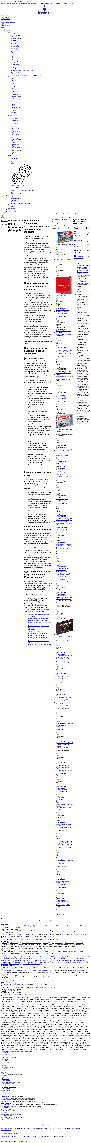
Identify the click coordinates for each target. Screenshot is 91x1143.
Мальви (78, 1017)
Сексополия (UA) (61, 295)
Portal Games (57, 1013)
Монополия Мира (61, 398)
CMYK (44, 1040)
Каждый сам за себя (10, 976)
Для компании (14, 44)
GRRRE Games (27, 1028)
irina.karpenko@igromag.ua (8, 1106)
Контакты (31, 3)
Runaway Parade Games (58, 999)
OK (51, 920)
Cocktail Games (37, 1003)
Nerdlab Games (51, 1031)
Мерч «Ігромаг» (13, 211)
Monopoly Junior (60, 863)
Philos (79, 999)
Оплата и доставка (14, 1)
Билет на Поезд (16, 86)
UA (4, 1)
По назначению (15, 37)
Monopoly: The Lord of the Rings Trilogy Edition (63, 704)
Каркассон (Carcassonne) (9, 1087)
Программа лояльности (30, 213)
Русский (30, 987)
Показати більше (82, 288)
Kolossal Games (50, 1047)
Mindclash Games (62, 1047)
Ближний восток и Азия (32, 944)
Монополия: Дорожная (62, 884)
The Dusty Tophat (28, 1035)
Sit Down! (70, 1031)
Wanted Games (69, 1033)
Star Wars (6, 967)
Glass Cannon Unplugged (75, 1012)
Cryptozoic (68, 1024)
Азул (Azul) (7, 957)
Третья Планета (72, 1029)
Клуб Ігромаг (69, 213)
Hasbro (19, 997)
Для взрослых (14, 41)
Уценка (10, 206)
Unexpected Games (49, 1037)
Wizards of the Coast (40, 1001)
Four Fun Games (41, 1035)
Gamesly (10, 1021)
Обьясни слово (14, 936)
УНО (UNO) (84, 957)
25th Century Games (38, 1038)
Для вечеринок (15, 45)
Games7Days (82, 1010)
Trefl (83, 1005)
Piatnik (4, 1005)
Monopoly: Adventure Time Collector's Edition (63, 477)
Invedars (31, 1037)
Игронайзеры (23, 162)
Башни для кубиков (18, 186)
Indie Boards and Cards (30, 1021)
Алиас (13, 88)
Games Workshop (27, 1001)
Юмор (13, 130)
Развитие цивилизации (44, 972)
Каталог (3, 3)
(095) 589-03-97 (25, 1)
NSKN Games (73, 1047)
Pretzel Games (19, 1026)
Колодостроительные (69, 951)
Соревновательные (9, 939)
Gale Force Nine (80, 1006)
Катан (17, 72)
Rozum (28, 997)
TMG (57, 1035)
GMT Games (17, 1008)
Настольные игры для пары (37, 635)
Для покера (13, 200)
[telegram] (18, 1114)
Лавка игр (59, 1003)
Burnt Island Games (23, 1045)
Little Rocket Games (21, 1049)
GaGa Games (10, 1003)
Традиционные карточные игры (31, 953)
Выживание (15, 943)
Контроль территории (68, 972)
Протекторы (15, 158)
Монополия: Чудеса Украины (64, 244)
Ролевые (14, 149)
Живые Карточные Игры (47, 951)
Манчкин (14, 85)
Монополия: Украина (62, 313)
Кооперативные (16, 139)
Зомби (23, 75)
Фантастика (28, 75)
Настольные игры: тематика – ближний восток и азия (38, 638)
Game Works (82, 1042)
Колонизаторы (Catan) (8, 1083)
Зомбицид (14, 109)
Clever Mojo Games (26, 1051)
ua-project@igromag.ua (7, 1104)
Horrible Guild (13, 1015)
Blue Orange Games (52, 1008)
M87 (30, 1022)
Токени (18, 193)
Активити (14, 101)
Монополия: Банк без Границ (64, 844)
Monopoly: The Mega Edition (64, 659)
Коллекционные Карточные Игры (27, 951)
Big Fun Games (14, 1051)
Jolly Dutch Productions (64, 1021)
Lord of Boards (32, 1008)
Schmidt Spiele (45, 999)
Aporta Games (49, 1038)
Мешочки (24, 190)
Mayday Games (47, 1029)
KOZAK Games (68, 1006)
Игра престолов (47, 967)
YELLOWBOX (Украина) (28, 1006)
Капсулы (18, 190)
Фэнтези (34, 75)
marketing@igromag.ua (7, 1101)
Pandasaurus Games (43, 1005)
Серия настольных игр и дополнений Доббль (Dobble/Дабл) (39, 632)
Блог (3, 1064)
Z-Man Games (52, 1001)
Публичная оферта (22, 3)
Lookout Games (43, 1021)
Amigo (24, 1008)
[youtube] (4, 1115)
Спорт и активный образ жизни (44, 936)
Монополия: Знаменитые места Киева (78, 258)
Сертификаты (12, 205)
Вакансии (5, 1060)
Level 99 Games (36, 1029)
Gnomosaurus (6, 1035)
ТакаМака (15, 1006)
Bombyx (35, 1026)
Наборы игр (16, 927)
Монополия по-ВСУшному (64, 452)
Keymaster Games (73, 1026)
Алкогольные (32, 984)
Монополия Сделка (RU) (63, 827)
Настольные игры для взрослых (38, 626)
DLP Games (37, 1022)
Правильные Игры (57, 1033)
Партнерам (77, 213)
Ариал (58, 1038)
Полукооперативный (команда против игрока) (60, 976)
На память (14, 141)
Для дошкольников (55, 931)
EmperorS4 (46, 1033)
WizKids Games (43, 1015)
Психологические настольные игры (40, 644)
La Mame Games (53, 1049)
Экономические (16, 150)
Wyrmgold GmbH (64, 1044)
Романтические (8, 984)
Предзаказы (11, 208)
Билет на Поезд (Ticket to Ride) (11, 1082)
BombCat (63, 1040)
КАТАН (14, 91)
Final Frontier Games (56, 1006)
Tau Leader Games (24, 1038)
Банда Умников (61, 1015)
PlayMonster (10, 1037)
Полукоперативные (17, 138)
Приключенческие (17, 118)
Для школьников (26, 931)
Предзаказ (14, 58)
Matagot (52, 1021)
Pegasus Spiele (10, 1001)
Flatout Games (10, 999)
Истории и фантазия (18, 981)
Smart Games (71, 999)
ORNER (41, 1012)
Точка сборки (61, 1037)
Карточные (11, 951)
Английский (19, 987)
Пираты (41, 946)
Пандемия (14, 106)
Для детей (31, 926)
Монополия (15, 93)
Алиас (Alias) (75, 958)
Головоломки (15, 133)
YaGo (87, 1003)
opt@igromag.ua (5, 1098)
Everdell (26, 957)
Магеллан (78, 1001)
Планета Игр (38, 997)
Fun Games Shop (43, 1006)
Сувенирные (20, 203)
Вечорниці (22, 1015)
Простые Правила (73, 1015)
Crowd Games (9, 1010)
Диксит (13, 80)
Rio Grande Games (22, 999)
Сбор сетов (53, 953)
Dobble (24, 70)
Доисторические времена (64, 944)
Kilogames (13, 1013)
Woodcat (74, 1010)
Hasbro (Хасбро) (6, 1085)
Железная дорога (79, 944)
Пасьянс (46, 953)
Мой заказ (40, 213)
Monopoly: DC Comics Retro (64, 549)
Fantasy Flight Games (51, 1010)
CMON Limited (55, 1005)
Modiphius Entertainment (44, 1017)
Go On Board (86, 1033)
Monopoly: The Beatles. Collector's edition (62, 575)
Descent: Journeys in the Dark (32, 964)
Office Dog (50, 1035)
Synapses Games (29, 1042)
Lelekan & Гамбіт (79, 1019)
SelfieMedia (56, 1017)
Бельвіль (21, 1013)
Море (35, 946)
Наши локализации (15, 60)
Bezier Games (59, 1024)
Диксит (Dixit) (38, 957)
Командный (79, 976)
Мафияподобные (45, 981)
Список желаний (14, 1133)
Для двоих (52, 926)
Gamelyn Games (75, 1005)
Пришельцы (58, 946)
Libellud (27, 1003)
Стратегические (8, 970)
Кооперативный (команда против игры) (31, 976)
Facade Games (81, 1028)
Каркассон (18, 70)
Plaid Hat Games (52, 1026)
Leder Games (79, 1003)
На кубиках (15, 134)
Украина (14, 1038)
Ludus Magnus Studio (42, 1042)
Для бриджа (14, 202)
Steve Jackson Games (68, 1017)
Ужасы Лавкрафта (68, 967)
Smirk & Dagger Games (37, 1047)
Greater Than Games (35, 1033)
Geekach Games (65, 1008)
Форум (4, 1065)
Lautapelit (19, 1042)
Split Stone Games (53, 1040)
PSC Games (36, 1044)
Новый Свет (28, 946)
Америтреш (15, 142)
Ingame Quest (79, 1035)
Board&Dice (79, 1031)
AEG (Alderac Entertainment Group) (42, 1024)
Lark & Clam (42, 1049)
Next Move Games (12, 1029)
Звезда (52, 1015)
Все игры (13, 33)
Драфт (59, 951)
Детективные (15, 154)
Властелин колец (33, 967)
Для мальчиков (67, 931)
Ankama (28, 1026)
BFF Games (62, 1026)
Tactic (18, 1001)
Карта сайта (5, 1068)
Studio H (49, 1013)
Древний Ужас (16, 107)
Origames (70, 1037)
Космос (39, 75)
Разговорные (15, 131)
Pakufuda (75, 1021)
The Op (28, 1024)
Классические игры (25, 939)
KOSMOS (11, 1019)
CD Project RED (74, 997)
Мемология (15, 114)
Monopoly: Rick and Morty (63, 353)
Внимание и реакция (72, 934)
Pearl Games (54, 1042)
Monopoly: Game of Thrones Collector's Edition (64, 636)
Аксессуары (11, 157)
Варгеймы (14, 146)
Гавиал (78, 1033)
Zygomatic (24, 1022)
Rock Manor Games (67, 1035)
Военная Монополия (62, 680)
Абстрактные (15, 147)
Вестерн (20, 944)
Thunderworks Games (28, 1017)
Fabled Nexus (47, 1045)
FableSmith (39, 1037)
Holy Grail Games (24, 1029)
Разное (13, 190)
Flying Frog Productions (21, 1040)
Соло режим (6, 927)
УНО (13, 83)
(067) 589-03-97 (5, 17)
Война (5, 943)
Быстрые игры (42, 934)
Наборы (18, 185)
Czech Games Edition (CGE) (23, 1010)
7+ (24, 994)
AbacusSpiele (30, 1019)
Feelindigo (65, 1005)
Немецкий (52, 987)
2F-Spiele (66, 1013)
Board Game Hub (35, 1040)
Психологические (32, 981)
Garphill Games (69, 1003)
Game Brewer (65, 1045)
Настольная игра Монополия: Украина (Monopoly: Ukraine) (83, 270)
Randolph (14, 1031)
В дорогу (14, 126)
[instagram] (11, 1114)
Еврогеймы (15, 144)
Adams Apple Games (22, 1047)
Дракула (58, 967)
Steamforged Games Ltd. (28, 1005)
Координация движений (56, 934)
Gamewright (63, 1049)
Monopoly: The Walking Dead (64, 770)
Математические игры (51, 939)
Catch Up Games (36, 1045)
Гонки (44, 944)
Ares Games (52, 1019)
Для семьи (42, 926)
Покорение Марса (43, 962)
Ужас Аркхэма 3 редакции (61, 962)
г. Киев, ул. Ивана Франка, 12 (10, 1136)
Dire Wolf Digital (83, 1029)
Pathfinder (18, 958)
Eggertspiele (77, 1024)
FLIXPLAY (10, 1026)
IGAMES (5, 1013)
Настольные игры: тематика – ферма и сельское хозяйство (38, 619)
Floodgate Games (64, 1010)
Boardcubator (33, 1049)
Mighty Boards (10, 1033)
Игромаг (70, 1001)
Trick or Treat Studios (81, 1040)
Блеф (4, 951)
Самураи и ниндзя (69, 946)
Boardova (10, 1044)
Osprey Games (20, 1019)
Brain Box (11, 1042)
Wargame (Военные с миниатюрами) (65, 970)
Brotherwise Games (54, 1028)
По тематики (14, 74)
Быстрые (14, 125)
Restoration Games (41, 1019)
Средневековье (57, 943)
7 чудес (13, 90)
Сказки (79, 946)
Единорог (56, 1022)
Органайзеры (15, 162)
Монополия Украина (62, 791)
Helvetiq (82, 1021)
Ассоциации (6, 981)
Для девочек (78, 931)
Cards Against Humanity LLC (68, 1042)
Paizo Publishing (74, 1049)
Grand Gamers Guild (33, 1031)
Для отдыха (63, 926)
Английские (15, 66)
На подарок (15, 53)
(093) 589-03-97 (5, 20)
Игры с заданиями (26, 936)
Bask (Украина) (11, 1045)
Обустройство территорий (27, 972)
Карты (10, 195)
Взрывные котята (16, 96)
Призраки (49, 946)
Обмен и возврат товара (41, 3)
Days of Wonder (38, 1010)
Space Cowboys (32, 1015)
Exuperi (70, 1040)
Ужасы (19, 75)
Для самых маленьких (41, 931)
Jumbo (11, 1049)
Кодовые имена (16, 104)
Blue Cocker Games (51, 997)
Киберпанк (18, 946)
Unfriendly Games (59, 1029)
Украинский (7, 987)
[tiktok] (9, 1115)
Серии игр (11, 77)
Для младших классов (10, 931)
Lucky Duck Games (18, 1024)
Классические (15, 123)
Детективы (51, 944)
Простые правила (22, 934)
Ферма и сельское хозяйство (24, 948)
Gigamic (14, 1012)
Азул (13, 98)
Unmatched (14, 102)
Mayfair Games (17, 1035)
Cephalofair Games (67, 1022)
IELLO (87, 1012)
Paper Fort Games (15, 1028)
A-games (77, 1037)
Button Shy (15, 1022)
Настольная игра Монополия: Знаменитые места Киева (82, 298)
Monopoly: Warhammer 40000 (64, 376)
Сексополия (59, 261)
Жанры (10, 115)
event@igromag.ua (6, 1103)
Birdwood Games (22, 1033)
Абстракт (86, 972)
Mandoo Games (34, 999)
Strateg (64, 1028)
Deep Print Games (52, 1044)
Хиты (13, 54)
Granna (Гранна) (24, 1012)
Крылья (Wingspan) (61, 957)
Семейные (14, 152)
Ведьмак (18, 957)
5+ (17, 991)
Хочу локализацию (59, 213)
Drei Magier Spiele (76, 1045)
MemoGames (50, 1012)
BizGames (34, 1012)
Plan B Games (16, 1017)
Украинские (15, 64)
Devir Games (82, 1038)
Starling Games (79, 1022)
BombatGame (75, 1008)
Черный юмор (42, 984)
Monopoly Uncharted (62, 747)
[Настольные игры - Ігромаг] (45, 14)
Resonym (85, 1037)
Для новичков (14, 49)
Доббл (13, 78)
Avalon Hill (21, 1031)
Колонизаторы (79, 960)
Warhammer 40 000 (18, 967)
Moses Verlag (10, 1047)
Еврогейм (56, 972)
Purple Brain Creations (40, 1028)
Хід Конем (18, 1021)
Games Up (75, 1044)
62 (57, 325)
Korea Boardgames (21, 1037)
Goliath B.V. (20, 1003)
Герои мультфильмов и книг (31, 943)
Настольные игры (15, 35)
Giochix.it (56, 1045)
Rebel (8, 1017)
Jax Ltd (43, 1031)
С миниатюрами (16, 122)
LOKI (43, 1044)
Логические (15, 128)
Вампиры (13, 944)
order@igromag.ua (6, 1099)
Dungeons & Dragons (81, 967)
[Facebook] (4, 1114)
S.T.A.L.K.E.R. (16, 99)
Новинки (14, 56)
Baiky (63, 1038)
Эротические (21, 984)
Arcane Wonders (72, 1038)
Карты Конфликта (14, 111)
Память (83, 934)
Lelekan (36, 1013)
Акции (13, 62)
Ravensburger (63, 997)
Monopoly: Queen (61, 500)
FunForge (42, 1026)
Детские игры (6, 1088)
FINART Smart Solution (65, 1019)
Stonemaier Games (14, 1005)
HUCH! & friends (60, 1012)
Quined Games (47, 1022)
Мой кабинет (5, 1133)
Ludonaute (29, 1013)
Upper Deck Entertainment (23, 1044)
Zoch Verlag (61, 1001)
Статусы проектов (48, 213)
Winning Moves (8, 997)
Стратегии (14, 120)
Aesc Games (61, 1031)
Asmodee (42, 1008)
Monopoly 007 (60, 726)
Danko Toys (71, 1028)
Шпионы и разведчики (42, 948)
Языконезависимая (41, 987)
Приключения (15, 953)
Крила (28, 70)
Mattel (42, 1013)
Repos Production (76, 1013)
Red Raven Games (48, 1003)
